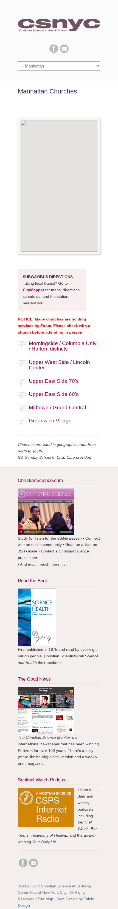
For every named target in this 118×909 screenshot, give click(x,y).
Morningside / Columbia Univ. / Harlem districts (63, 346)
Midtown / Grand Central (57, 407)
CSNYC (59, 22)
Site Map (45, 899)
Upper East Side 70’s (54, 381)
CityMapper (33, 290)
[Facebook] (53, 51)
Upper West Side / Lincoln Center (59, 365)
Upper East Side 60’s (54, 394)
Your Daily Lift (44, 842)
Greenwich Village (50, 420)
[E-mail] (64, 51)
